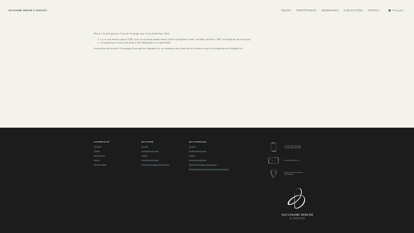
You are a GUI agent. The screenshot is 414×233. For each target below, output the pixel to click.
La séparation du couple (150, 151)
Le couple (144, 146)
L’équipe (97, 151)
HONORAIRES (330, 10)
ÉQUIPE (286, 10)
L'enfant (144, 155)
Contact (97, 160)
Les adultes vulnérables (150, 160)
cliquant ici (153, 48)
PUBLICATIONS (353, 10)
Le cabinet (97, 146)
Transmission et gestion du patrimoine (155, 164)
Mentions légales (100, 164)
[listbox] (397, 10)
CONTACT (374, 10)
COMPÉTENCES (306, 10)
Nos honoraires (99, 155)
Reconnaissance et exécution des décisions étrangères (209, 169)
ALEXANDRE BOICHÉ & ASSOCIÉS (27, 10)
